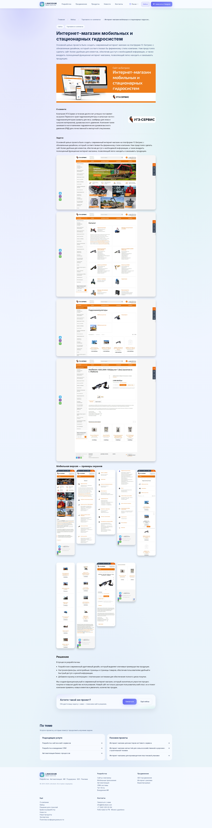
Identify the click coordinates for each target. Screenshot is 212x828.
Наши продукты (46, 815)
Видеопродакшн (143, 783)
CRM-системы (102, 785)
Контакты (119, 4)
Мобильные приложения (106, 780)
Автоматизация (103, 783)
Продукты (95, 4)
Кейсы (145, 4)
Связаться (129, 701)
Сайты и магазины (104, 778)
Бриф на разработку (47, 810)
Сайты (60, 26)
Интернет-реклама (144, 780)
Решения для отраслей (49, 807)
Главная (61, 19)
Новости (107, 4)
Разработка (66, 4)
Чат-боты (101, 788)
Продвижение (81, 4)
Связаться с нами (104, 802)
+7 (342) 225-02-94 (104, 807)
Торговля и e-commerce (91, 19)
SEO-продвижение (144, 778)
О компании (44, 802)
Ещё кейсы (145, 701)
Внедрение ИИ (103, 790)
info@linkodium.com (104, 805)
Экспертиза (44, 817)
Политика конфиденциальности (52, 820)
